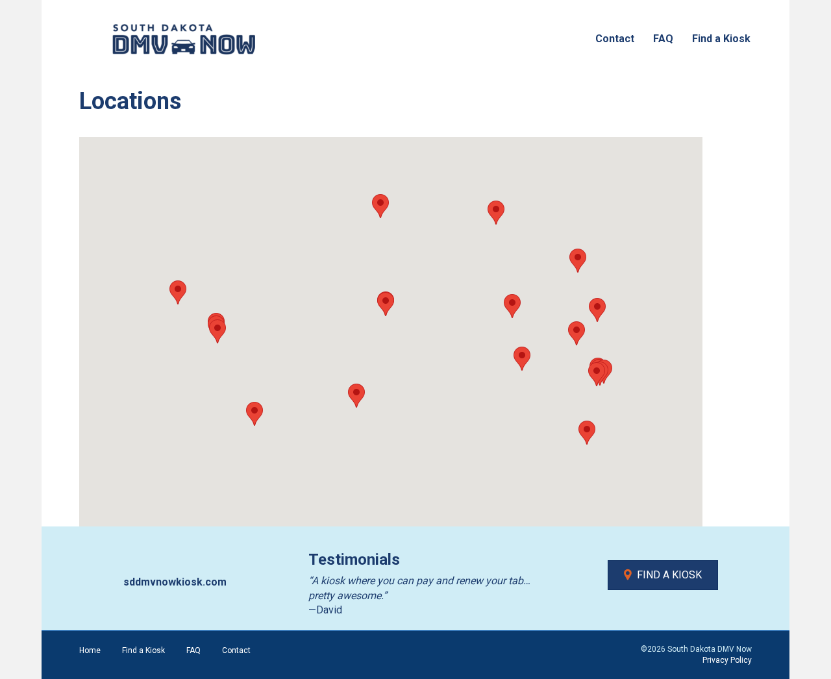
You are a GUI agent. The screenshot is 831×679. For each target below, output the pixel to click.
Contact (614, 38)
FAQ (663, 38)
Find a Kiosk (721, 38)
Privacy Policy (727, 660)
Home (90, 650)
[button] (356, 396)
